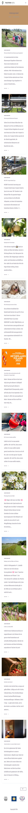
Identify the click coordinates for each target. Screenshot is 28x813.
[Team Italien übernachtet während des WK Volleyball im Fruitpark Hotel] (14, 358)
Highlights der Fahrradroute (9, 243)
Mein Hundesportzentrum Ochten (10, 305)
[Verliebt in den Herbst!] (14, 667)
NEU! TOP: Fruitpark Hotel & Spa (9, 181)
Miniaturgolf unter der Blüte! (9, 496)
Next (22, 789)
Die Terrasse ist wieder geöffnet (10, 437)
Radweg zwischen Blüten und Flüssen (11, 561)
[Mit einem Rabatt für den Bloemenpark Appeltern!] (14, 38)
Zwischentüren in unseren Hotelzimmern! (12, 744)
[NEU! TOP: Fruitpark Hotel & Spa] (14, 165)
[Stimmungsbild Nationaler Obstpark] (14, 103)
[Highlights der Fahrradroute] (14, 227)
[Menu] (25, 2)
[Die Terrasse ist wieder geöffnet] (14, 422)
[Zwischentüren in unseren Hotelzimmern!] (14, 729)
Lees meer (6, 88)
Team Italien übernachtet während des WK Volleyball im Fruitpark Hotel (12, 374)
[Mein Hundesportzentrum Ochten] (14, 289)
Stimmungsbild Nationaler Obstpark (11, 118)
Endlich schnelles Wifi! (8, 627)
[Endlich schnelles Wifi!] (14, 611)
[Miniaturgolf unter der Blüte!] (14, 481)
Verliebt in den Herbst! (8, 682)
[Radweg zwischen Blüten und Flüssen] (14, 546)
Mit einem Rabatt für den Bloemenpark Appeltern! (13, 53)
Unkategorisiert (7, 50)
